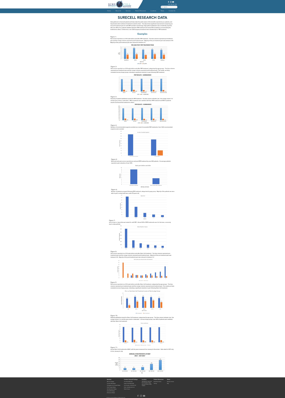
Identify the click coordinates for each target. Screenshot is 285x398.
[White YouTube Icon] (173, 2)
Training (155, 383)
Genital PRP (109, 390)
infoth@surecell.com (131, 387)
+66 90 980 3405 (130, 383)
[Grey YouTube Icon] (144, 395)
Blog (168, 383)
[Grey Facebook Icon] (138, 395)
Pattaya (114, 383)
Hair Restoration (110, 389)
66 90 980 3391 (129, 381)
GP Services (109, 392)
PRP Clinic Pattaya (110, 381)
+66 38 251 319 (133, 385)
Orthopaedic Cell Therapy (112, 385)
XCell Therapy (110, 387)
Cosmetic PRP (110, 383)
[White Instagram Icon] (171, 2)
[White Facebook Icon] (168, 2)
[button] (119, 10)
